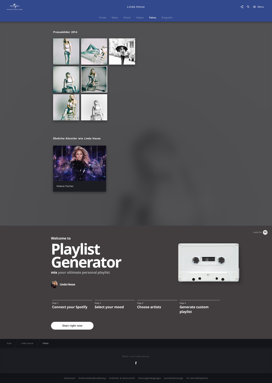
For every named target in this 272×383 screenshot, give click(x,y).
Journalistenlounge (173, 378)
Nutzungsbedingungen (149, 378)
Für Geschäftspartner (197, 378)
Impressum (69, 378)
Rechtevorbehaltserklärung (92, 378)
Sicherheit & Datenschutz (122, 378)
